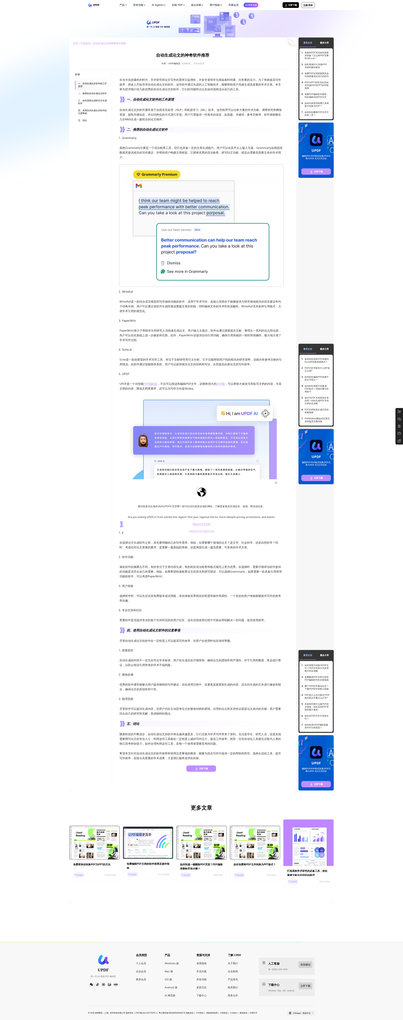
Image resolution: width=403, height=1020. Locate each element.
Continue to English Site (201, 531)
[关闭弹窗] (276, 482)
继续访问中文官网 (201, 524)
